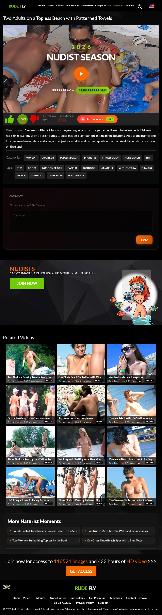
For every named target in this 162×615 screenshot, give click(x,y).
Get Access (81, 571)
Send (144, 239)
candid (72, 167)
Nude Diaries (72, 5)
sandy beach (76, 175)
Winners (97, 119)
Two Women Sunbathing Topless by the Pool (39, 540)
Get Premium (115, 5)
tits (19, 167)
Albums (60, 5)
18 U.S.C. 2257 (63, 602)
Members (129, 5)
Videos (50, 5)
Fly (17, 6)
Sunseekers (87, 5)
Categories (100, 5)
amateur (107, 167)
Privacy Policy (85, 602)
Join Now (27, 283)
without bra (127, 167)
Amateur (48, 157)
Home (41, 5)
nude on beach (52, 167)
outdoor (89, 167)
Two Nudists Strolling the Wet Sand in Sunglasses (117, 531)
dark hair (55, 175)
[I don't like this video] (34, 118)
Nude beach (132, 157)
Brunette (90, 157)
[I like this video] (10, 118)
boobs (32, 167)
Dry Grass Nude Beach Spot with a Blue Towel (115, 540)
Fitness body (110, 157)
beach (21, 175)
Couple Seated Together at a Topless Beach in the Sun (44, 531)
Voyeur (31, 157)
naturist (37, 175)
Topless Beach (69, 157)
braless (147, 167)
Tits (148, 157)
